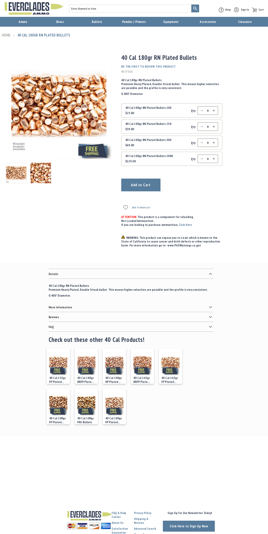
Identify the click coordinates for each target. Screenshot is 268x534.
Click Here (185, 225)
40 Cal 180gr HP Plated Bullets (113, 380)
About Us (117, 523)
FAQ (51, 327)
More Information (60, 307)
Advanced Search (145, 528)
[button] (14, 106)
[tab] (131, 274)
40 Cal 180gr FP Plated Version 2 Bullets (113, 420)
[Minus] (201, 110)
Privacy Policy (142, 513)
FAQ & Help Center (119, 515)
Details (53, 274)
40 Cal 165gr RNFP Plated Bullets (141, 380)
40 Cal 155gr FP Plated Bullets (57, 380)
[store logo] (33, 8)
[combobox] (134, 8)
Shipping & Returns (141, 521)
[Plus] (215, 110)
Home (6, 35)
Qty (193, 111)
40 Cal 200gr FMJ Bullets (85, 420)
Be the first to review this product (148, 66)
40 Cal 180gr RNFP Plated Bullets (85, 380)
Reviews (54, 317)
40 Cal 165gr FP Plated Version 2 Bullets (169, 380)
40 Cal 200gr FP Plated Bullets (57, 420)
